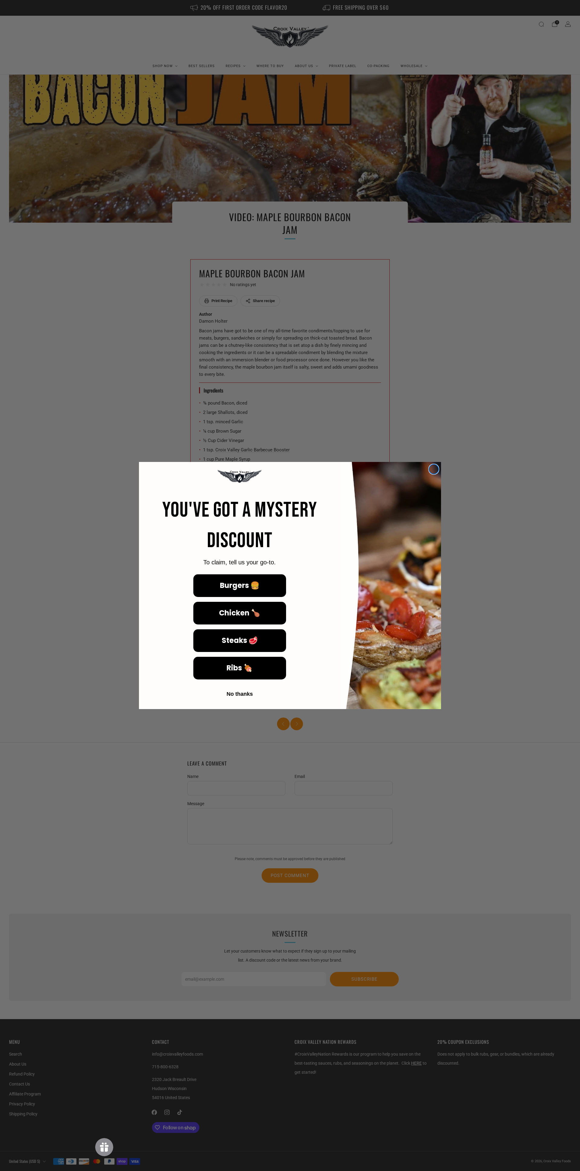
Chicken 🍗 (239, 613)
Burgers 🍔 (239, 585)
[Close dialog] (434, 469)
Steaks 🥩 (240, 640)
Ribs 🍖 (240, 668)
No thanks (240, 694)
